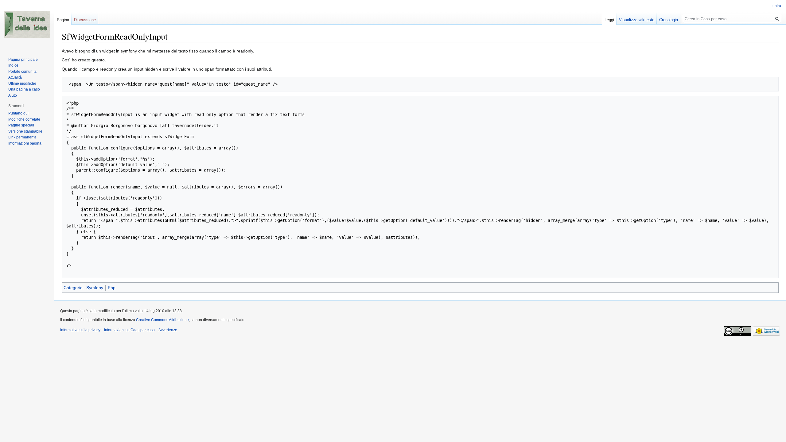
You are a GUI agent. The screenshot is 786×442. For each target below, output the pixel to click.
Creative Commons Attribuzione (162, 320)
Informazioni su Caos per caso (129, 330)
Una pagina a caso (24, 89)
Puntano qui (18, 113)
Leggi (609, 19)
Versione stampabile (25, 131)
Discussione (85, 19)
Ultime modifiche (22, 83)
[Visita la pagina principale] (27, 24)
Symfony (94, 287)
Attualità (15, 77)
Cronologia (668, 19)
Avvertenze (167, 330)
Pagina (63, 19)
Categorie (73, 287)
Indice (13, 65)
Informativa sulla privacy (80, 330)
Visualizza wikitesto (636, 19)
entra (776, 6)
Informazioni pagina (24, 143)
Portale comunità (22, 71)
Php (111, 287)
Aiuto (12, 95)
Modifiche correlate (24, 119)
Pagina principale (23, 59)
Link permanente (22, 137)
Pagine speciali (21, 125)
